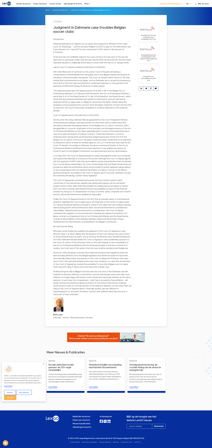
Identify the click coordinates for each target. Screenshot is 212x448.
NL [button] (187, 4)
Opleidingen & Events (73, 4)
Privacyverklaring (105, 442)
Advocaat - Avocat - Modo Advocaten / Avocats (73, 317)
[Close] (43, 364)
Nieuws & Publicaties (60, 10)
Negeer (10, 392)
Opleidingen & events (82, 427)
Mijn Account (203, 4)
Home (47, 10)
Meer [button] (87, 4)
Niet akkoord (24, 392)
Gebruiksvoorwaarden (89, 442)
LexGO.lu (137, 442)
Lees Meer (53, 387)
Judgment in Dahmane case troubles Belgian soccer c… (91, 10)
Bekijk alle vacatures (81, 416)
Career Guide (55, 4)
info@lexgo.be (106, 416)
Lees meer (8, 386)
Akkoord (10, 397)
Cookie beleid (75, 442)
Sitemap (116, 442)
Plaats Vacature (40, 4)
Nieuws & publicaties (81, 423)
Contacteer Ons (126, 442)
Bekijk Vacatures (23, 4)
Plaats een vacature (81, 420)
